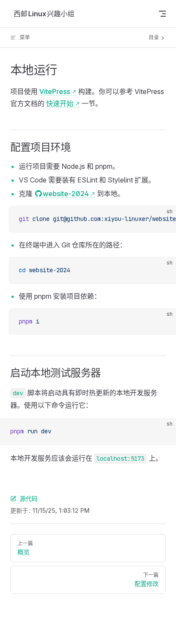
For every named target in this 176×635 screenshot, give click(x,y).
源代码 (29, 498)
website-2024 (66, 193)
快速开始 (59, 103)
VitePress (54, 91)
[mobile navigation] (162, 13)
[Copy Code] (162, 219)
